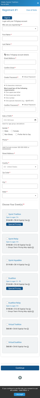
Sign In (7, 18)
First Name (7, 35)
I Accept (19, 394)
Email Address (10, 58)
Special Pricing (14, 224)
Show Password (29, 77)
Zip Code (6, 173)
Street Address (8, 153)
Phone (5, 140)
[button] (33, 247)
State (4, 192)
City (4, 182)
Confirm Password (11, 105)
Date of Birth (7, 116)
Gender (5, 128)
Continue (20, 368)
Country (5, 163)
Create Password (11, 77)
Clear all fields (31, 10)
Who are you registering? (12, 25)
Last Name (7, 44)
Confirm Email (9, 68)
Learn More (23, 390)
